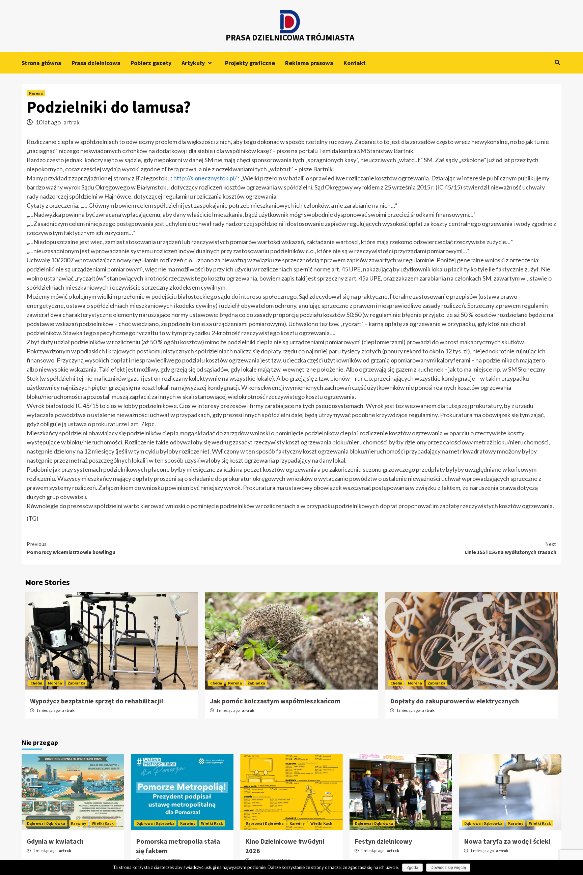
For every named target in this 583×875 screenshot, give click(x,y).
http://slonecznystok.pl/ (205, 178)
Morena (36, 93)
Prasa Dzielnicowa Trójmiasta (290, 37)
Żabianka (76, 683)
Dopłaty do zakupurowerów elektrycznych (454, 701)
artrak (71, 122)
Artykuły (193, 63)
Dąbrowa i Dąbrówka (46, 823)
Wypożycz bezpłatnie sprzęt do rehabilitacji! (96, 701)
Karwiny (78, 823)
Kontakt (354, 63)
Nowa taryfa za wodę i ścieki (507, 841)
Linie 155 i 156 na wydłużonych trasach (510, 548)
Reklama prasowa (309, 63)
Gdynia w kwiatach (55, 841)
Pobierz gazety (151, 63)
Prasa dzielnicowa (96, 63)
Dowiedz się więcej (448, 867)
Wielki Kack (103, 823)
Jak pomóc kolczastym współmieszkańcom (275, 701)
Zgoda (412, 867)
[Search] (557, 62)
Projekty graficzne (250, 63)
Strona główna (41, 63)
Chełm (36, 683)
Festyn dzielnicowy (383, 841)
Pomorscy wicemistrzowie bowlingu (71, 548)
